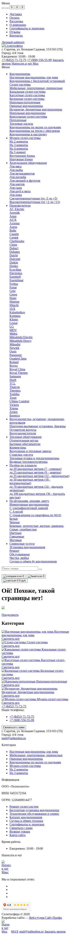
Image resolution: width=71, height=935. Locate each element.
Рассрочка (16, 21)
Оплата (14, 17)
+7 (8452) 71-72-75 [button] (14, 706)
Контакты (16, 35)
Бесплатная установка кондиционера (34, 810)
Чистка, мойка (19, 558)
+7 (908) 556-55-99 (39, 60)
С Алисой (16, 511)
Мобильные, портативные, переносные (36, 755)
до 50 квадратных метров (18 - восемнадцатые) (29, 481)
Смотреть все (11, 638)
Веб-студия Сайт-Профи (45, 917)
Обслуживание (19, 554)
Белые (13, 518)
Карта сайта (17, 835)
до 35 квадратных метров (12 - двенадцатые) (39, 476)
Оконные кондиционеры (26, 758)
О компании (17, 24)
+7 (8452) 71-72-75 (14, 60)
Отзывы (14, 32)
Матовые (15, 540)
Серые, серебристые (23, 529)
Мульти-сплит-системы (25, 766)
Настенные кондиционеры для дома (33, 751)
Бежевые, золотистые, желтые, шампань (36, 526)
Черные (14, 522)
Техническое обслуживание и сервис (34, 813)
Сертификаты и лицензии (26, 28)
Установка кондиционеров (27, 547)
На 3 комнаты (18, 773)
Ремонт (14, 550)
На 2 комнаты (18, 769)
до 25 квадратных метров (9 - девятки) (35, 472)
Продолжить (10, 614)
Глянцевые (16, 536)
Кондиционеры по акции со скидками (35, 762)
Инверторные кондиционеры (29, 504)
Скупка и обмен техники (26, 820)
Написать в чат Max (25, 63)
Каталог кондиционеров (25, 817)
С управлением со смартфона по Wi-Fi (35, 515)
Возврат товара (19, 831)
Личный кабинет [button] (13, 42)
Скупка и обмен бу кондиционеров (33, 561)
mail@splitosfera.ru (14, 738)
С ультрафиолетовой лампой (28, 508)
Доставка (15, 14)
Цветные (15, 533)
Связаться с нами (13, 727)
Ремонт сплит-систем (23, 806)
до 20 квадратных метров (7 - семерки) (35, 469)
